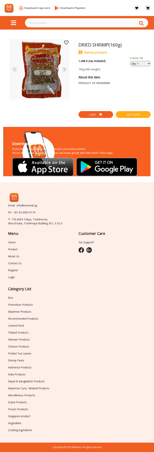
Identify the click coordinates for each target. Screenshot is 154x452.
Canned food (16, 325)
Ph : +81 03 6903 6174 (21, 212)
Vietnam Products (19, 339)
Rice (10, 297)
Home (12, 242)
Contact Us (15, 263)
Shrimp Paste (16, 360)
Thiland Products (18, 332)
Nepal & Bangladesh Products (26, 381)
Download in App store (37, 8)
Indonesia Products (20, 367)
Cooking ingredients (20, 430)
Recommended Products (23, 318)
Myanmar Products (19, 311)
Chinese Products (18, 346)
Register (13, 270)
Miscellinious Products (21, 395)
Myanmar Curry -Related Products (28, 388)
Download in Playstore (72, 8)
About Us (13, 256)
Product (13, 249)
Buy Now (133, 114)
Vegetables (14, 423)
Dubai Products (17, 402)
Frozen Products (18, 409)
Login (11, 277)
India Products (17, 374)
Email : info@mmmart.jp (22, 205)
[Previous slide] (14, 69)
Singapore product (19, 416)
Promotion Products (20, 304)
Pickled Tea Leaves (19, 353)
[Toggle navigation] (13, 23)
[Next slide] (64, 69)
